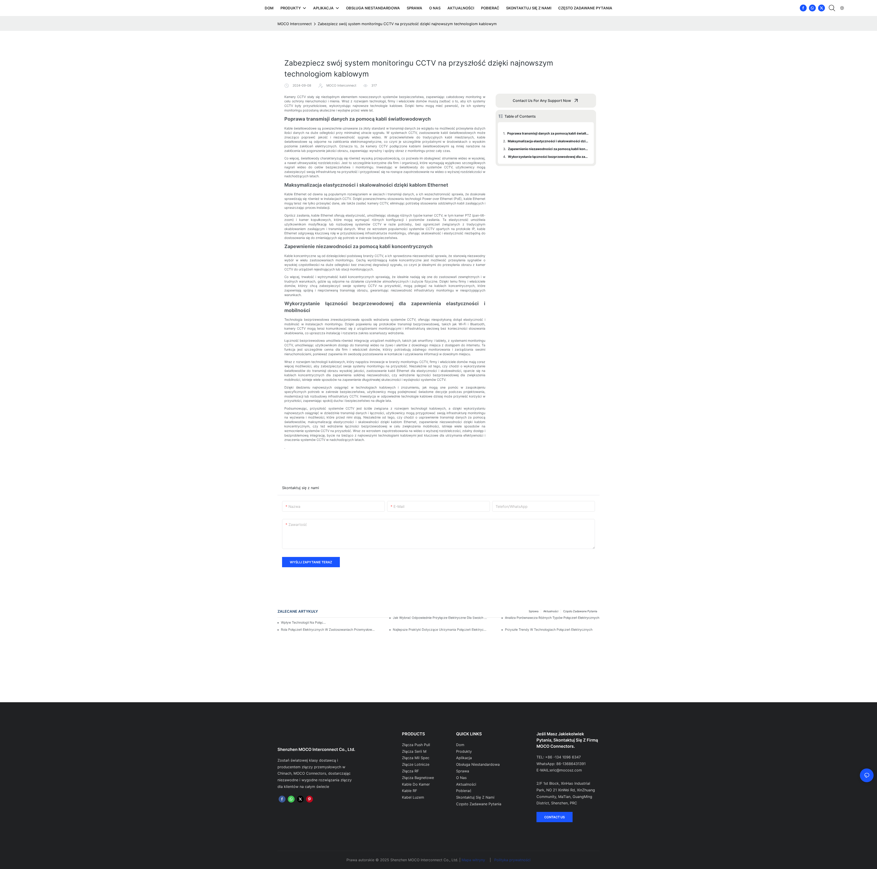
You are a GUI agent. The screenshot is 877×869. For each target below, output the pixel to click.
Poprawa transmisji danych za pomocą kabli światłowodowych (548, 133)
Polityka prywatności (512, 860)
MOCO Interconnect (294, 23)
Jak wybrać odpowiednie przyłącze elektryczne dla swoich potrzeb (440, 618)
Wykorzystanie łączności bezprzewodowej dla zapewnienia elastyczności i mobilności (548, 157)
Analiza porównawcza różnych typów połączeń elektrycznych (552, 618)
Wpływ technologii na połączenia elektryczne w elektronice (304, 622)
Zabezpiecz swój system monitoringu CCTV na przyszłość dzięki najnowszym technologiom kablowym (407, 23)
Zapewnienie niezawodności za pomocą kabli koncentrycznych (548, 149)
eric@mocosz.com (566, 770)
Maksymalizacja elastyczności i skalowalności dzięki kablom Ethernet (548, 141)
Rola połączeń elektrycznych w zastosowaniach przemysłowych (328, 629)
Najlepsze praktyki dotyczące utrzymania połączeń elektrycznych (440, 629)
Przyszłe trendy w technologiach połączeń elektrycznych (548, 629)
